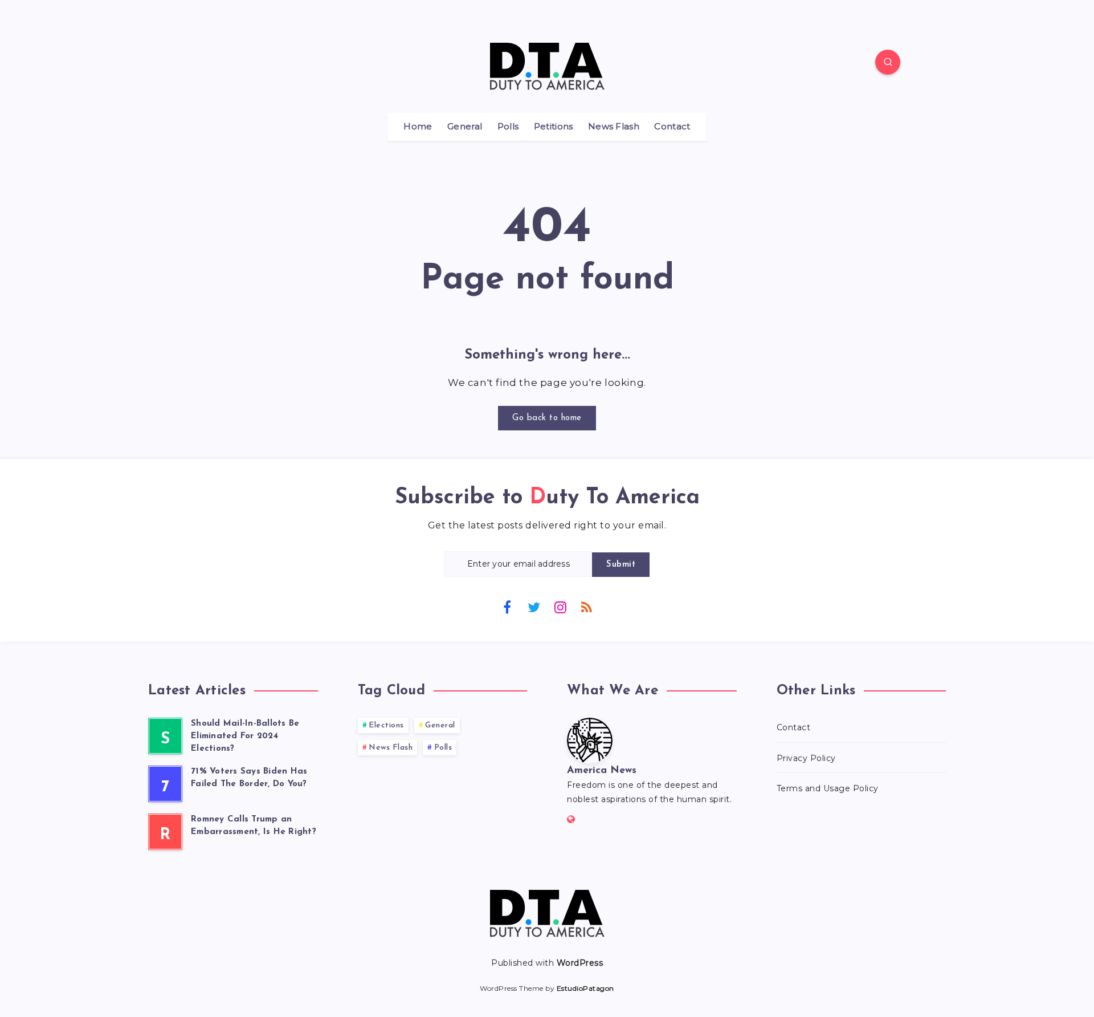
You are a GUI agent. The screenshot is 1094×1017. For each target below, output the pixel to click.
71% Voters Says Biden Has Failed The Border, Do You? (249, 777)
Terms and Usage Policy (828, 788)
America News (601, 771)
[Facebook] (507, 606)
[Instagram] (560, 606)
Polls (508, 126)
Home (417, 126)
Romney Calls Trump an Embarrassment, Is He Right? (253, 825)
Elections (386, 725)
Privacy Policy (806, 758)
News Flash (613, 126)
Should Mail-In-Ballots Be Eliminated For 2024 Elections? (245, 736)
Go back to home (547, 418)
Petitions (553, 126)
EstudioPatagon (585, 988)
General (464, 126)
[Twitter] (534, 606)
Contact (672, 126)
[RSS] (587, 606)
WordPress (580, 963)
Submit (620, 564)
